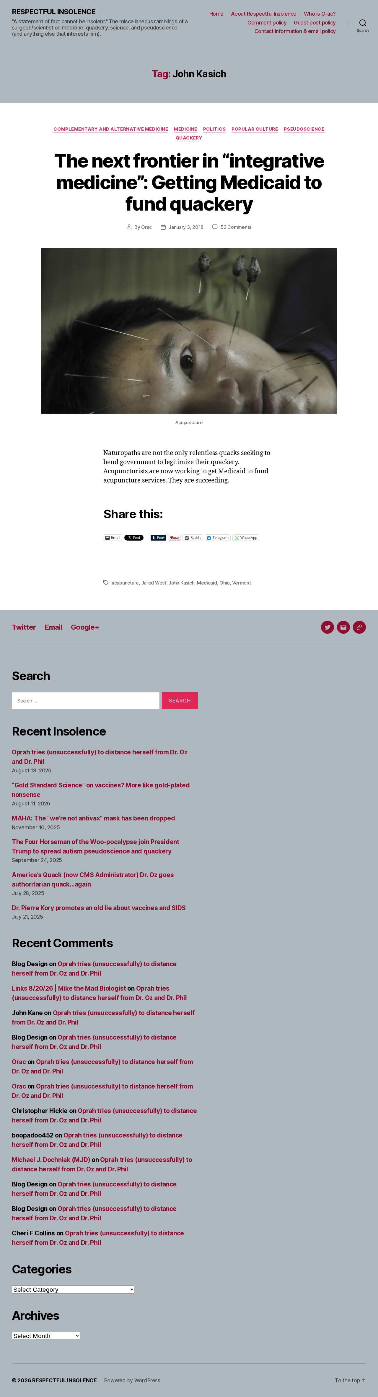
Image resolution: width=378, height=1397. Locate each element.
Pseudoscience (304, 129)
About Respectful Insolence (263, 14)
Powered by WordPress (132, 1380)
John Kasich (181, 583)
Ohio (224, 583)
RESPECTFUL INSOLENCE (53, 11)
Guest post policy (315, 22)
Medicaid (207, 583)
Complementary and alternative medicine (110, 129)
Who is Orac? (320, 14)
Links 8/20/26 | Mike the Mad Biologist (69, 988)
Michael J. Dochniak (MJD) (51, 1159)
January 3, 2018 (186, 227)
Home (216, 14)
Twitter (24, 627)
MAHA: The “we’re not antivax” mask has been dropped (93, 818)
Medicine (185, 129)
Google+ (85, 627)
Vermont (241, 583)
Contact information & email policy (295, 31)
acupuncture (125, 583)
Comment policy (266, 22)
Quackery (189, 138)
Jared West (153, 583)
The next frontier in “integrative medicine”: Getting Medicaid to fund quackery (189, 182)
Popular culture (255, 129)
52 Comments (236, 227)
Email (53, 627)
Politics (214, 129)
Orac (146, 227)
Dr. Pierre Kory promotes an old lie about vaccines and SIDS (99, 908)
